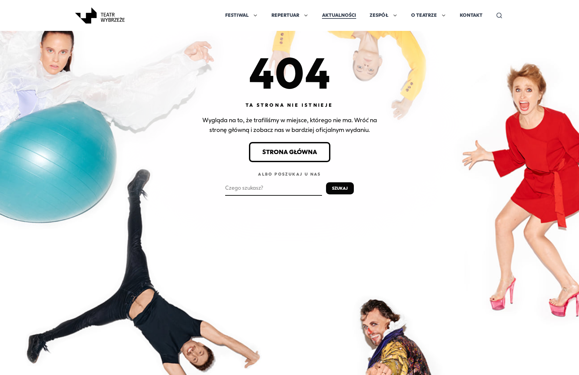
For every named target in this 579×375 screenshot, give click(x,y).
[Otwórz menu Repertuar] (306, 15)
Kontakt (471, 15)
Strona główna (289, 152)
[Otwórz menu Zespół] (395, 15)
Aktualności (339, 15)
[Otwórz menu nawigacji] (132, 15)
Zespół (379, 15)
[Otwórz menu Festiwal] (255, 15)
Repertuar (285, 15)
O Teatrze (424, 15)
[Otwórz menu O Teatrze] (444, 15)
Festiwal (237, 15)
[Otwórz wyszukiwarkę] (499, 15)
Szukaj (340, 188)
